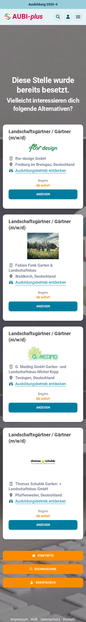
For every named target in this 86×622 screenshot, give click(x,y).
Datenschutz (50, 619)
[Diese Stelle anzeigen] (43, 147)
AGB (34, 619)
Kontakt (69, 619)
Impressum (19, 619)
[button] (78, 17)
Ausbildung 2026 (41, 4)
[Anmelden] (68, 17)
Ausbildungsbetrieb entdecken (40, 170)
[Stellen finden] (58, 17)
